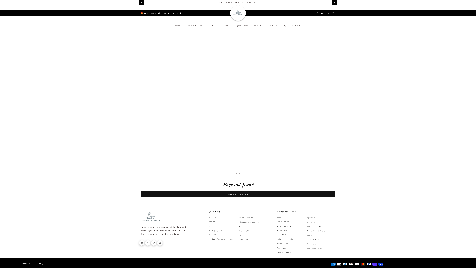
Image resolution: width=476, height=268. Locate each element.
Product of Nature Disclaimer (221, 239)
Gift (240, 235)
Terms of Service (246, 218)
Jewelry (280, 217)
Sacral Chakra (283, 243)
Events (242, 226)
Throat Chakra (283, 230)
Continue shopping (238, 194)
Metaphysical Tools (315, 226)
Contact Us (243, 239)
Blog (211, 226)
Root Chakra (282, 248)
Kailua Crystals (33, 264)
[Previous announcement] (141, 2)
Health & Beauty (284, 252)
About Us (212, 222)
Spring (310, 235)
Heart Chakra (282, 235)
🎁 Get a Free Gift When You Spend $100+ (160, 13)
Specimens (311, 218)
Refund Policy (215, 235)
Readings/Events (246, 231)
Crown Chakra (283, 222)
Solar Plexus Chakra (285, 239)
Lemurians (311, 244)
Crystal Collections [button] (286, 212)
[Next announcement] (334, 2)
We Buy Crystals (216, 230)
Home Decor (312, 222)
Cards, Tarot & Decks (316, 231)
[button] (322, 13)
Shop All (212, 217)
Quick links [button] (214, 212)
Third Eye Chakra (284, 226)
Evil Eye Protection (315, 248)
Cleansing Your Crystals (249, 222)
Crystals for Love (314, 239)
